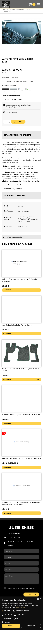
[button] (5, 90)
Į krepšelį (19, 122)
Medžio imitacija (31, 219)
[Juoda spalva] (5, 89)
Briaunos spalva (9, 86)
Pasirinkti (7, 290)
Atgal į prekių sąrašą (14, 237)
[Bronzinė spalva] (30, 89)
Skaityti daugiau (20, 607)
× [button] (40, 599)
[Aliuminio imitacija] (13, 89)
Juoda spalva (22, 217)
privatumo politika (29, 588)
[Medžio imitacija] (22, 89)
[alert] (21, 613)
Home (6, 9)
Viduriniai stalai (23, 227)
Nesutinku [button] (31, 626)
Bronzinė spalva (24, 221)
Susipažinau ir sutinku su (21, 588)
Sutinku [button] (11, 626)
